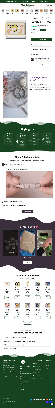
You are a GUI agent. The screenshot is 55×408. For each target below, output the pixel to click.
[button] (45, 5)
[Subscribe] (16, 376)
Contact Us (48, 377)
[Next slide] (50, 244)
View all (27, 323)
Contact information (45, 406)
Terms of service (31, 406)
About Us (35, 363)
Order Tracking (48, 369)
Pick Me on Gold (7, 310)
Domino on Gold (17, 288)
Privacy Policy (36, 366)
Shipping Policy (36, 372)
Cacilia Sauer (11, 406)
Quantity (32, 32)
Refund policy (17, 406)
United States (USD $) (9, 401)
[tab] (40, 64)
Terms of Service (37, 369)
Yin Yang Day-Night (37, 289)
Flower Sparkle (27, 288)
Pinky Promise (47, 288)
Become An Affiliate (37, 378)
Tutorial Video (47, 373)
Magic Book (48, 310)
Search (47, 365)
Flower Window (37, 310)
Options (7, 297)
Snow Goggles (27, 310)
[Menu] (4, 5)
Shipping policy (38, 406)
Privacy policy (24, 406)
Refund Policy (36, 375)
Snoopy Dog (7, 288)
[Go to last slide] (5, 244)
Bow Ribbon (17, 310)
